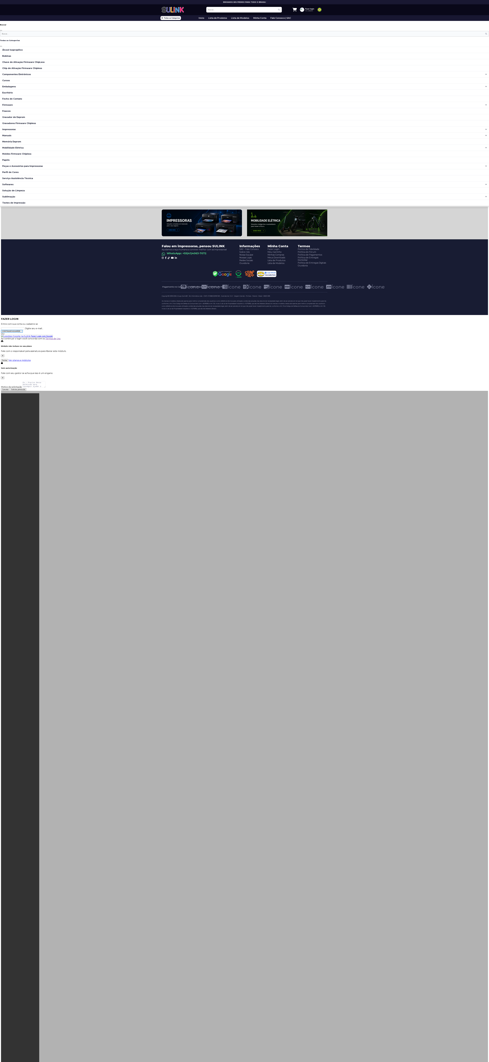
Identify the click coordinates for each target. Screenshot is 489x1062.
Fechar (4, 360)
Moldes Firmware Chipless (16, 154)
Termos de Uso (52, 338)
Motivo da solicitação (11, 387)
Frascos (6, 111)
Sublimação (8, 196)
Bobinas (6, 56)
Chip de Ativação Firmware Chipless (22, 68)
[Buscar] (279, 10)
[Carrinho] (294, 9)
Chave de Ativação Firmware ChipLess (23, 62)
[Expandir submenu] (486, 74)
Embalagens (9, 86)
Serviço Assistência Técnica (17, 178)
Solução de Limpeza (13, 190)
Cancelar (5, 389)
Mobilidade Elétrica (13, 148)
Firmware (7, 105)
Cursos (6, 80)
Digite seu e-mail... (34, 328)
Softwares (7, 184)
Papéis (6, 160)
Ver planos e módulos (20, 360)
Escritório (7, 92)
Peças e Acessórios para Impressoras (22, 166)
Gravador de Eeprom (13, 117)
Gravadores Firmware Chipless (19, 123)
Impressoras (9, 129)
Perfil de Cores (10, 172)
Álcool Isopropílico (12, 50)
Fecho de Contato (12, 99)
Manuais (6, 135)
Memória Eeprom (11, 141)
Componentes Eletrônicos (16, 74)
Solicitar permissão (18, 389)
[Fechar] (1, 30)
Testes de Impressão (13, 203)
